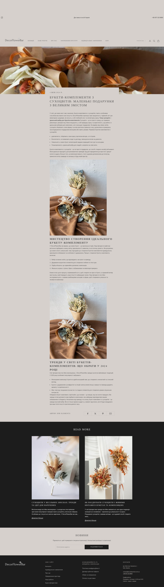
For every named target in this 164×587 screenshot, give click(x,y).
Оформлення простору (69, 41)
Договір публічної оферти (90, 571)
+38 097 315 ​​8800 (127, 573)
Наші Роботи (42, 41)
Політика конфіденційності (91, 568)
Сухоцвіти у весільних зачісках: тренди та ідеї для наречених (54, 504)
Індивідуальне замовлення (91, 41)
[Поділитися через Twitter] (95, 413)
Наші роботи (49, 579)
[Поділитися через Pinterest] (103, 413)
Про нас (54, 41)
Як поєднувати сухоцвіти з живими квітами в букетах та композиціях (105, 504)
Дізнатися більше (37, 518)
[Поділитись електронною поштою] (110, 413)
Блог (107, 41)
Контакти (48, 566)
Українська (140, 41)
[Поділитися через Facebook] (87, 413)
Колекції (31, 41)
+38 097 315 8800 (157, 17)
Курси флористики (51, 583)
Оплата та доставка (88, 578)
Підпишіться (97, 547)
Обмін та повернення (89, 575)
